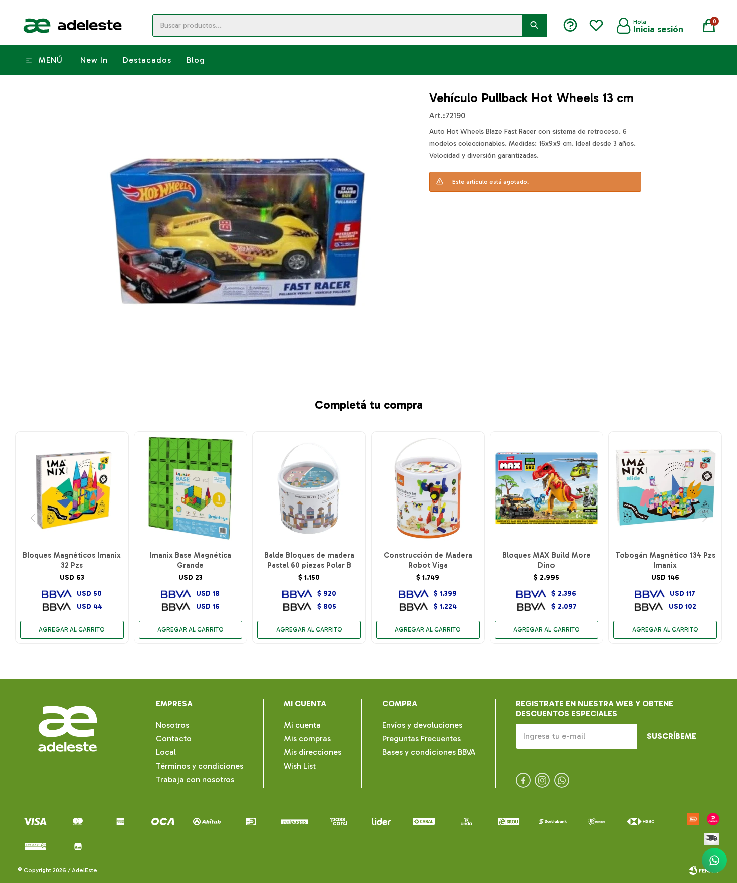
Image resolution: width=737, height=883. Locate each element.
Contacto (174, 738)
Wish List (300, 766)
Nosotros (172, 725)
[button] (534, 25)
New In (94, 60)
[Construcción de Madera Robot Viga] (428, 488)
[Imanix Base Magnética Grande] (191, 488)
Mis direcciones (312, 752)
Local (166, 752)
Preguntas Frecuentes (421, 738)
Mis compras (307, 738)
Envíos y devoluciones (422, 725)
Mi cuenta (302, 725)
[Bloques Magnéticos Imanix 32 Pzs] (72, 488)
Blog (196, 60)
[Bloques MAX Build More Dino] (547, 488)
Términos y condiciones (199, 766)
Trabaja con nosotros (195, 779)
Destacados (147, 60)
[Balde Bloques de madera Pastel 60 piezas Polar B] (309, 488)
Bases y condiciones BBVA (428, 752)
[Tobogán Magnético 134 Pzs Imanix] (665, 488)
